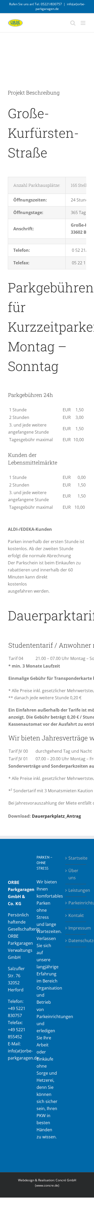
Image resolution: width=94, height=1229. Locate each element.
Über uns (73, 874)
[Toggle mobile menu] (83, 23)
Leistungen (76, 890)
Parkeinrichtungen (76, 903)
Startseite (76, 858)
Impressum (76, 928)
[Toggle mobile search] (72, 23)
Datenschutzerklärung (76, 940)
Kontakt (76, 915)
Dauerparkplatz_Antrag (56, 816)
